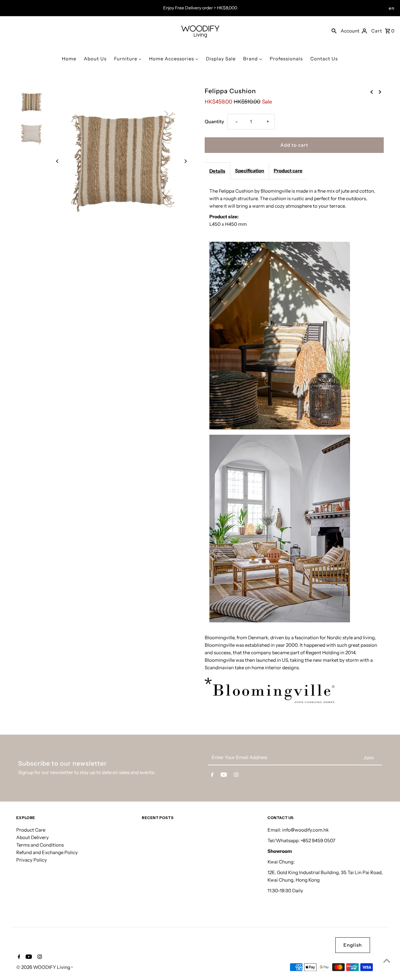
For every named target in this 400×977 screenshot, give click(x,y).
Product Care (30, 830)
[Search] (334, 30)
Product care (288, 171)
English (352, 945)
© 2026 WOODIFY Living (43, 967)
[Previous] (58, 161)
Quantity (214, 121)
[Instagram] (236, 776)
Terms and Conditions (40, 845)
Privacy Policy (31, 860)
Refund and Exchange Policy (47, 852)
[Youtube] (224, 776)
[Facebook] (212, 776)
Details (217, 171)
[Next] (185, 161)
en (391, 8)
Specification (249, 171)
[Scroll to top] (387, 961)
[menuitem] (69, 59)
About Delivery (32, 837)
